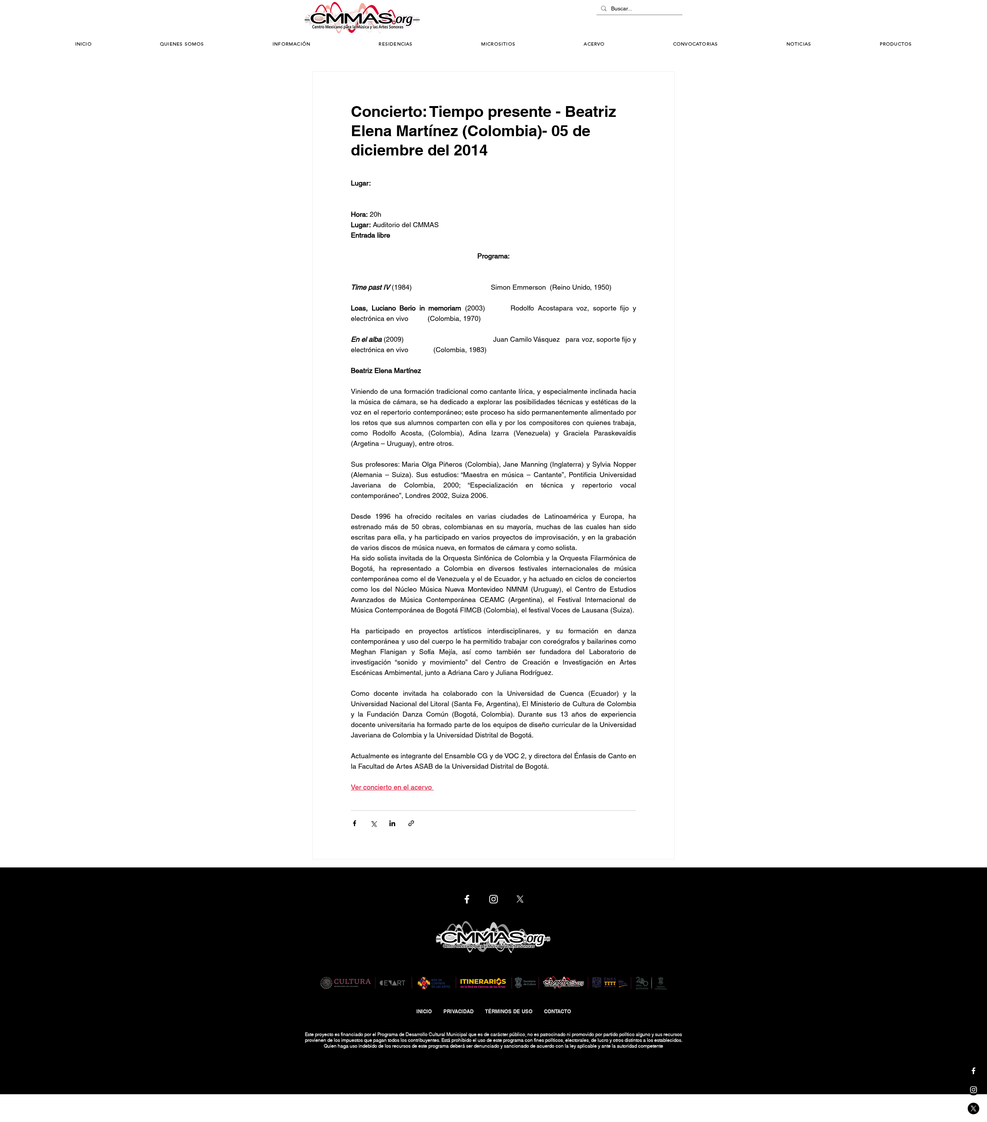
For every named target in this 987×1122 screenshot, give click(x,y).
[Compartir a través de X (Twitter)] (373, 823)
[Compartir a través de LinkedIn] (392, 823)
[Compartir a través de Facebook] (354, 823)
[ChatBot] (659, 18)
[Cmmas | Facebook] (973, 1070)
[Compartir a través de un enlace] (411, 823)
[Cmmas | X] (973, 1108)
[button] (291, 44)
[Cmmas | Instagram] (973, 1089)
